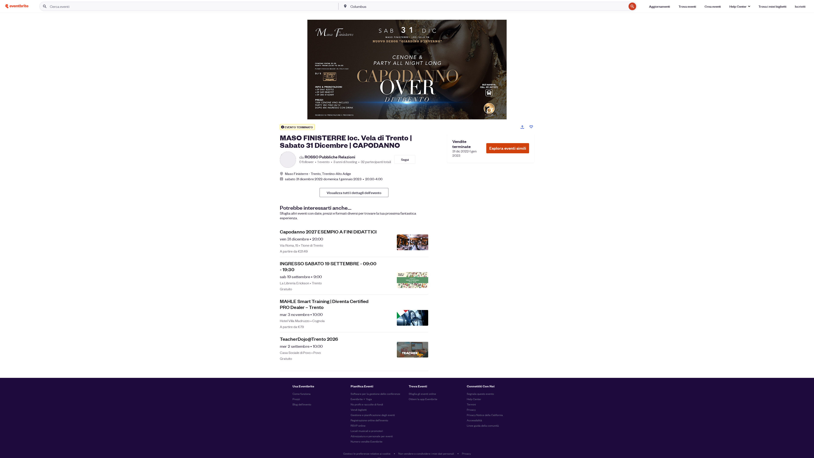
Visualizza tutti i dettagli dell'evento (354, 192)
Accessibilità (474, 420)
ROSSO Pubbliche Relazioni (330, 157)
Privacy (471, 410)
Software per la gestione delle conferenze (375, 394)
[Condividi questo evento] (522, 127)
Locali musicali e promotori (367, 431)
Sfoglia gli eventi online (422, 394)
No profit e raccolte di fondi (367, 404)
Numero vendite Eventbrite (366, 441)
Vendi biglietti (359, 410)
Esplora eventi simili (507, 148)
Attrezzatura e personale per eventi (372, 436)
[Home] (16, 6)
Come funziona (302, 394)
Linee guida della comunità (483, 425)
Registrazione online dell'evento (369, 420)
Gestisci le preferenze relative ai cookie (366, 453)
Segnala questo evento (480, 394)
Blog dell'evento (302, 404)
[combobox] (488, 6)
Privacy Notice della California (485, 415)
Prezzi (296, 399)
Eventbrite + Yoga (361, 399)
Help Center (474, 399)
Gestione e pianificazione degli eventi (373, 415)
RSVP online (358, 425)
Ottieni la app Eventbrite (423, 399)
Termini (471, 404)
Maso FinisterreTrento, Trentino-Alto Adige (318, 173)
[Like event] (531, 127)
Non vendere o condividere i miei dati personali (426, 453)
